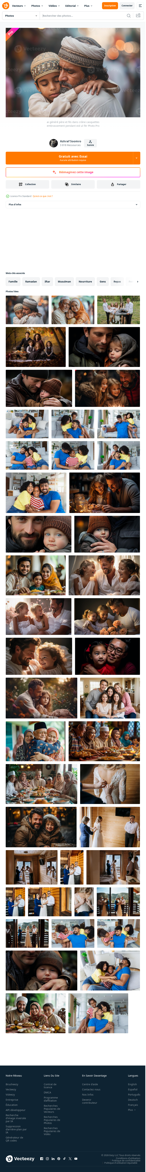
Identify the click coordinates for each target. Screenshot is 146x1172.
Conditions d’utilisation (125, 1156)
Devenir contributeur (87, 1099)
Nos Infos (86, 1092)
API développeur (15, 1108)
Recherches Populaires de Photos (51, 1118)
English (129, 1082)
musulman (64, 279)
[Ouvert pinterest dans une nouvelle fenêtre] (58, 1157)
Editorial (70, 5)
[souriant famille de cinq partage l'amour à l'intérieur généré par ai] (107, 654)
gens (103, 279)
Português (131, 1092)
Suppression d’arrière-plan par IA (14, 1127)
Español (130, 1087)
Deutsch (130, 1098)
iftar (47, 279)
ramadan (31, 279)
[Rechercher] (129, 15)
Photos (35, 5)
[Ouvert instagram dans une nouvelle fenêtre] (47, 1157)
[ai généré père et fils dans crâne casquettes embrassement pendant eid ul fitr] (27, 308)
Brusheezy (12, 1082)
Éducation (12, 1103)
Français (130, 1103)
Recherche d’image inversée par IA (15, 1116)
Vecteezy (11, 1087)
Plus (86, 5)
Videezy (10, 1092)
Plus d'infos (15, 202)
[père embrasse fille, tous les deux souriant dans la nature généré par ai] (41, 696)
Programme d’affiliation (50, 1097)
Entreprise (12, 1098)
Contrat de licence (49, 1084)
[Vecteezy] (5, 5)
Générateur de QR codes (14, 1137)
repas (117, 279)
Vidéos (53, 5)
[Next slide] (132, 280)
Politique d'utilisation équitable (118, 1161)
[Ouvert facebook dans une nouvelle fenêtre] (41, 1157)
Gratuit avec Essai (73, 158)
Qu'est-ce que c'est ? (43, 196)
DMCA (46, 1090)
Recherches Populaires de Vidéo (51, 1129)
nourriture (85, 279)
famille (13, 279)
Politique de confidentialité (123, 1158)
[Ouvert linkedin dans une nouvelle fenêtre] (53, 1157)
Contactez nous (89, 1087)
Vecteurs (17, 5)
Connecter (127, 5)
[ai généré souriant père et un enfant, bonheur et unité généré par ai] (104, 491)
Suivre (90, 145)
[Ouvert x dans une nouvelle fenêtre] (70, 1157)
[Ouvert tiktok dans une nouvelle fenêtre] (64, 1157)
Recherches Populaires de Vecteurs (51, 1107)
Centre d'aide (88, 1082)
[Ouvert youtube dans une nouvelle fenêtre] (75, 1157)
